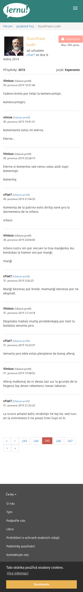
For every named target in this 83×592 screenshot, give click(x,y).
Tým (9, 512)
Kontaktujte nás (17, 555)
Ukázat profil (21, 117)
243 (24, 441)
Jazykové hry (25, 26)
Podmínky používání (20, 546)
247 (70, 441)
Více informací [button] (17, 573)
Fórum (7, 26)
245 (47, 441)
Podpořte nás (15, 521)
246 (58, 441)
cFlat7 (31, 55)
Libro (10, 529)
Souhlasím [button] (41, 584)
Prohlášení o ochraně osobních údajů (33, 538)
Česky (10, 494)
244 (36, 441)
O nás (10, 503)
